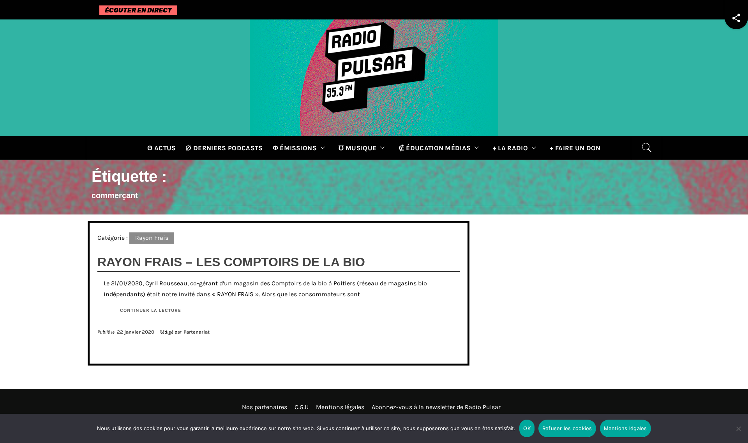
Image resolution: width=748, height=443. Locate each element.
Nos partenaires (264, 407)
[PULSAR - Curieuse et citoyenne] (374, 77)
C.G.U (302, 407)
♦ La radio (510, 148)
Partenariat (196, 332)
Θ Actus (161, 148)
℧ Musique (357, 148)
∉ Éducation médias (435, 148)
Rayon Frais (151, 237)
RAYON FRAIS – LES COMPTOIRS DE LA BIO (231, 262)
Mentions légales (340, 407)
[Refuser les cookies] (738, 433)
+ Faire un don (575, 148)
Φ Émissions (295, 148)
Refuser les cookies (567, 428)
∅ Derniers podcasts (224, 148)
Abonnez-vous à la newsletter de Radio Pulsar (436, 407)
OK (527, 428)
